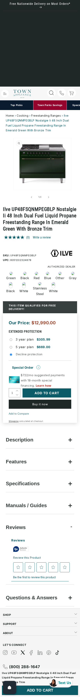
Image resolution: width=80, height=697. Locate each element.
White (23, 291)
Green (11, 278)
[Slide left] (31, 197)
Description (19, 440)
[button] (5, 93)
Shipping (14, 421)
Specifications (23, 483)
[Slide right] (48, 197)
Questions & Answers (31, 598)
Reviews (16, 527)
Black (24, 278)
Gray (73, 278)
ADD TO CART (40, 690)
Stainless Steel (38, 291)
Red (37, 278)
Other (60, 278)
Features (16, 462)
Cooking (22, 115)
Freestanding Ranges (46, 115)
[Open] (9, 687)
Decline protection (29, 354)
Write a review (42, 237)
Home (10, 115)
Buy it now (40, 404)
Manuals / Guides (26, 505)
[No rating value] (15, 237)
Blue (47, 278)
